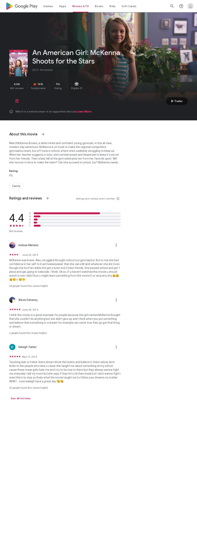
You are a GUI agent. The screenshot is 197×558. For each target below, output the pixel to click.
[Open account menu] (190, 6)
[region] (74, 86)
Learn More (84, 111)
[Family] (16, 186)
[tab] (48, 6)
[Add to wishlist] (17, 101)
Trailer (176, 101)
